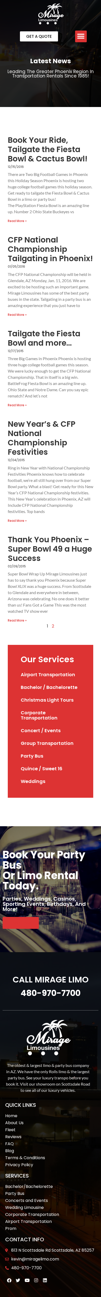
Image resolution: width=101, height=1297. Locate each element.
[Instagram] (36, 1280)
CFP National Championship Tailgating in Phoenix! (50, 249)
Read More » (17, 221)
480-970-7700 (50, 993)
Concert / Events (41, 730)
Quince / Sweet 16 (41, 768)
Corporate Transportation (39, 715)
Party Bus (32, 756)
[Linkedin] (45, 1280)
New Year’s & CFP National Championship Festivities (41, 438)
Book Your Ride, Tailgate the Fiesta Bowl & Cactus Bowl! (48, 149)
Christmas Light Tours (47, 700)
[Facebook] (9, 1280)
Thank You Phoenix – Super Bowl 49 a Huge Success (50, 549)
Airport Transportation (48, 674)
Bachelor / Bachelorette (49, 687)
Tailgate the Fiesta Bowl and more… (44, 338)
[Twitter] (18, 1280)
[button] (81, 36)
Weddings (33, 781)
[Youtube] (27, 1280)
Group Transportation (47, 743)
